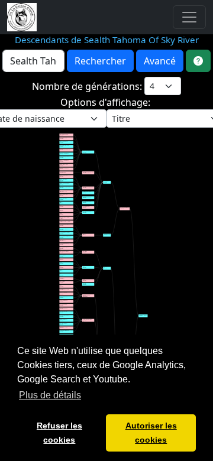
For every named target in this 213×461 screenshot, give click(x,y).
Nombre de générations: (88, 86)
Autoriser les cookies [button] (151, 432)
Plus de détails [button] (50, 395)
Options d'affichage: (106, 102)
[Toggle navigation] (189, 17)
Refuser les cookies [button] (59, 432)
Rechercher (100, 60)
